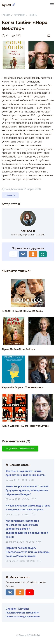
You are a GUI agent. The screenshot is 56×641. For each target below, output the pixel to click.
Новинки (33, 14)
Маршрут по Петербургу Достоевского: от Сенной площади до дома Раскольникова (27, 551)
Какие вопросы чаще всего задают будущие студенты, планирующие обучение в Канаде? (27, 490)
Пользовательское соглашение (22, 612)
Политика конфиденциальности (23, 616)
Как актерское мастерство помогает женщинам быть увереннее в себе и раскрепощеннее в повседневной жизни (27, 528)
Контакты (23, 608)
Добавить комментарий (21, 448)
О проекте (11, 608)
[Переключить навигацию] (51, 4)
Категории (19, 14)
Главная (6, 14)
